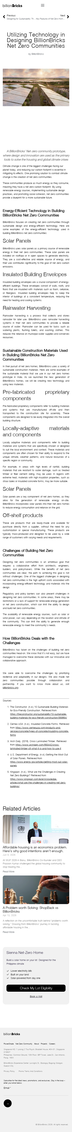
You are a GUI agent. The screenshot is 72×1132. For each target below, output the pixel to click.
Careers (52, 1044)
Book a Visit (36, 996)
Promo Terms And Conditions (31, 1071)
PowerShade (9, 1044)
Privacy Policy (11, 1071)
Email (7, 1088)
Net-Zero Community (24, 1044)
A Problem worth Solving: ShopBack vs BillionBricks (30, 909)
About (36, 1044)
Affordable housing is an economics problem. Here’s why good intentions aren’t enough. (35, 849)
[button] (42, 5)
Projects (44, 1044)
